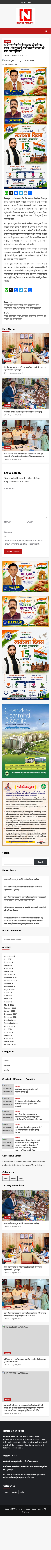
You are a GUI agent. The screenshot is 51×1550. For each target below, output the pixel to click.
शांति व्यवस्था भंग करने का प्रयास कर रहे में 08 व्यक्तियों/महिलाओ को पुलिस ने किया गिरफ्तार (25, 908)
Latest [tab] (7, 1079)
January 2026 (9, 974)
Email (30, 521)
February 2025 (10, 1008)
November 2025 (10, 980)
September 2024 (11, 1023)
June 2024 (8, 1032)
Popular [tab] (18, 1079)
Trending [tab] (30, 1079)
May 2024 (8, 1035)
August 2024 (9, 1026)
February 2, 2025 (17, 55)
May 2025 (8, 999)
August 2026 (9, 956)
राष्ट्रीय (6, 1070)
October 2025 (10, 983)
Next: (25, 316)
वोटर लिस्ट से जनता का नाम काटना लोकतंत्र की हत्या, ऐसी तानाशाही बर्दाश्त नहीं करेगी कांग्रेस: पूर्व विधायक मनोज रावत (24, 455)
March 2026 (9, 971)
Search (5, 853)
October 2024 (10, 1020)
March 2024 (9, 1041)
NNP (7, 55)
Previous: (22, 305)
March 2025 (9, 1005)
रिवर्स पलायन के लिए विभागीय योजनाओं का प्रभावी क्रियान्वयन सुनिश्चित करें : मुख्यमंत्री (23, 888)
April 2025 (8, 1002)
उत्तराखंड (7, 42)
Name (7, 521)
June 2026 (8, 962)
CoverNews (36, 1509)
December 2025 (10, 977)
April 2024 (8, 1038)
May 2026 (8, 965)
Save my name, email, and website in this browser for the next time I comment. (24, 542)
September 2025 (11, 986)
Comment (9, 488)
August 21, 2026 (16, 373)
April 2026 (8, 968)
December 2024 (10, 1014)
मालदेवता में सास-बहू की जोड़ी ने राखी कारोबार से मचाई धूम (23, 412)
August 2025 (9, 990)
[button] (4, 31)
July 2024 (8, 1029)
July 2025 (8, 993)
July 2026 (8, 959)
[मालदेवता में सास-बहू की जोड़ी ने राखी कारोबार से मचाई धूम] (25, 393)
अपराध (6, 1060)
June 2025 (8, 996)
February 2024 (10, 1044)
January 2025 (9, 1011)
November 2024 (10, 1017)
